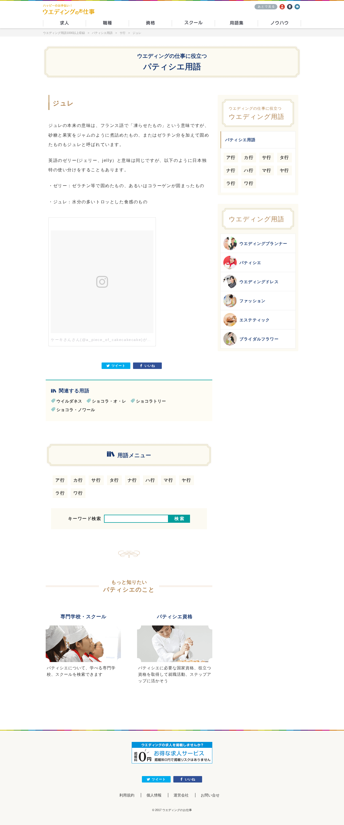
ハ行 (150, 480)
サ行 (96, 480)
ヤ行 (186, 480)
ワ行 (78, 493)
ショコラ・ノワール (75, 409)
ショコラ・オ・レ (109, 401)
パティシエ (250, 262)
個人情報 (154, 795)
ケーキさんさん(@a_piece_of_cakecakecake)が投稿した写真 (111, 339)
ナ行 (132, 480)
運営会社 (181, 795)
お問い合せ (210, 795)
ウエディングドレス (259, 281)
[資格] (289, 6)
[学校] (297, 6)
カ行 (78, 480)
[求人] (282, 6)
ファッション (252, 300)
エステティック (254, 320)
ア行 (60, 480)
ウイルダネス (69, 401)
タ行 (114, 480)
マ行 (168, 480)
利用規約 (126, 795)
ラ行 (60, 493)
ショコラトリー (151, 401)
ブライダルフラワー (259, 339)
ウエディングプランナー (263, 243)
